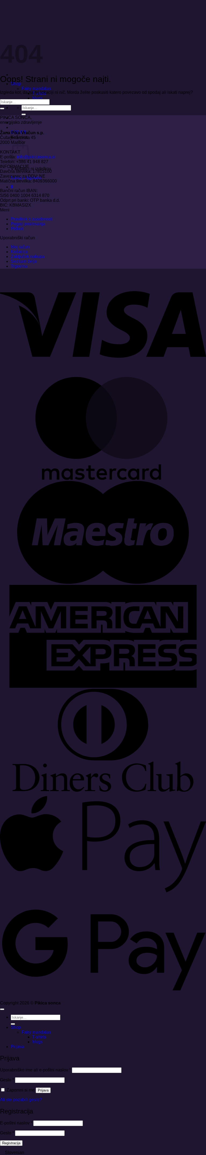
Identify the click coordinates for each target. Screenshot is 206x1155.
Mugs (37, 98)
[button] (12, 187)
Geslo (7, 1080)
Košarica (19, 251)
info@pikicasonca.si (36, 157)
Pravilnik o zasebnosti (32, 219)
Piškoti (17, 228)
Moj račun (20, 247)
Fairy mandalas (36, 88)
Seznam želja (24, 261)
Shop (16, 1027)
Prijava (43, 1090)
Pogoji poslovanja (28, 224)
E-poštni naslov (16, 1123)
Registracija (11, 1143)
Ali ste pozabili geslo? (21, 1099)
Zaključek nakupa (28, 256)
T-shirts (39, 1037)
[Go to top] (2, 1009)
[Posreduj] (23, 114)
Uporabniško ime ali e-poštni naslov (35, 1070)
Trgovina (19, 266)
